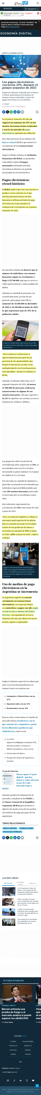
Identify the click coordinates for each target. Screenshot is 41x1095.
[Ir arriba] (37, 1085)
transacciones (26, 828)
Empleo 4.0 (27, 1045)
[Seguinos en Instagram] (8, 1080)
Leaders (13, 1054)
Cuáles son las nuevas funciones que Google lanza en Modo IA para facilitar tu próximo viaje (27, 912)
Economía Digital (28, 1041)
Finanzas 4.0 (13, 1045)
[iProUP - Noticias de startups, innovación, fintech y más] (21, 3)
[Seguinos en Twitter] (27, 1080)
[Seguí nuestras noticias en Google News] (37, 112)
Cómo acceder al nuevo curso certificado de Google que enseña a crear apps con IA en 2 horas (28, 902)
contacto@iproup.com (9, 1072)
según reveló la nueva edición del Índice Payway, (20, 611)
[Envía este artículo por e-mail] (22, 112)
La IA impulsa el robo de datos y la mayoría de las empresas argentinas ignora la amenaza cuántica (27, 891)
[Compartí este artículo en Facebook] (3, 112)
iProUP (7, 104)
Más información (13, 27)
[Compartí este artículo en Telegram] (18, 112)
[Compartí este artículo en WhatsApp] (11, 112)
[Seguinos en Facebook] (14, 1080)
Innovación (13, 1050)
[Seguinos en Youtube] (33, 1080)
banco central (10, 828)
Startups (28, 1050)
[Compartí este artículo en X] (7, 112)
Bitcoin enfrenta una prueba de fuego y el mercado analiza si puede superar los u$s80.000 (16, 1014)
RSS (20, 1062)
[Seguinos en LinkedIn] (21, 1080)
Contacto (28, 1054)
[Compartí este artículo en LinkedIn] (15, 112)
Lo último (13, 1041)
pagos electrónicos (12, 832)
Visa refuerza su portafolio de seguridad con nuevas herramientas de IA (27, 921)
